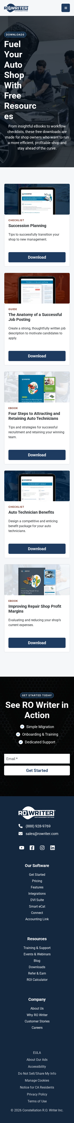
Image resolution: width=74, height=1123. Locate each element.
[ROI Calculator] (37, 980)
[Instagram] (42, 847)
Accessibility (37, 1067)
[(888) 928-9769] (34, 826)
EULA (37, 1053)
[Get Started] (37, 875)
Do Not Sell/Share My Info (37, 1073)
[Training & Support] (37, 948)
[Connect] (37, 913)
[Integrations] (37, 894)
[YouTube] (21, 847)
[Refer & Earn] (37, 973)
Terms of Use (37, 1101)
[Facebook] (32, 847)
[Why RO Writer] (37, 1015)
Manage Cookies (37, 1080)
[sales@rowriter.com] (38, 833)
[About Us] (37, 1008)
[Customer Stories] (37, 1021)
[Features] (37, 887)
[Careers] (37, 1028)
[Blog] (37, 961)
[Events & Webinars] (37, 954)
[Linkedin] (52, 847)
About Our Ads (37, 1060)
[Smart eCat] (37, 906)
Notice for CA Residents (37, 1087)
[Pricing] (37, 881)
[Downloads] (37, 967)
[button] (37, 257)
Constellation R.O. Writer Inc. (42, 1110)
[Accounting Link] (37, 919)
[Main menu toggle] (65, 8)
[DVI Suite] (37, 900)
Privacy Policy (37, 1094)
